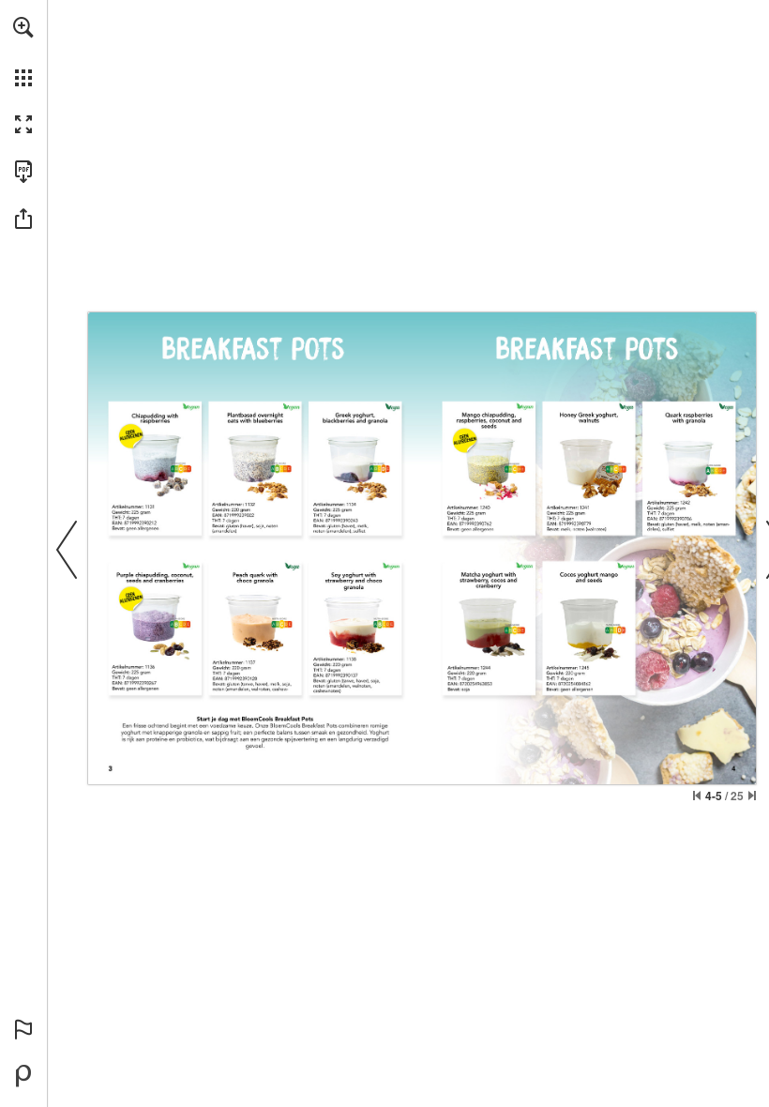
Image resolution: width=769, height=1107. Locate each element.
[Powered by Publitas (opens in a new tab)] (23, 1076)
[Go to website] (155, 457)
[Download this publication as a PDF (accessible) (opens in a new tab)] (23, 171)
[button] (23, 27)
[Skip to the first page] (697, 795)
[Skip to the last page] (752, 795)
